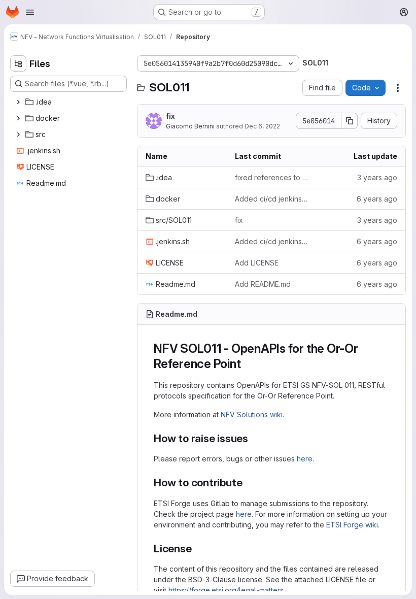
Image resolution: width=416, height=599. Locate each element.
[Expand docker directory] (18, 118)
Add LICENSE (257, 262)
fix (170, 116)
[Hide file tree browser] (18, 63)
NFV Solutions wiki (252, 414)
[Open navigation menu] (30, 12)
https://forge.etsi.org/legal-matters (226, 590)
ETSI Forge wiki (352, 524)
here (305, 458)
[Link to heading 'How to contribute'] (248, 482)
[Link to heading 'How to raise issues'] (254, 438)
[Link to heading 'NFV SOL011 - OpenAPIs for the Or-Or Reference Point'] (247, 363)
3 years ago (377, 177)
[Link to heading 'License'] (197, 548)
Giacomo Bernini (190, 126)
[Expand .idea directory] (18, 102)
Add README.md (263, 284)
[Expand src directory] (18, 134)
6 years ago (377, 198)
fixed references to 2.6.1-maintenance (271, 177)
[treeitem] (69, 102)
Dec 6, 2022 (262, 126)
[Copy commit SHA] (349, 121)
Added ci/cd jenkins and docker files (271, 198)
